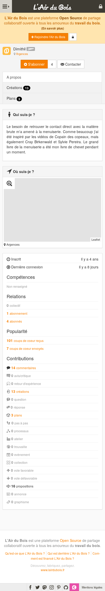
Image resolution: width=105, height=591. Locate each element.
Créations (18, 87)
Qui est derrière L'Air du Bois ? (69, 553)
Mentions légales (92, 587)
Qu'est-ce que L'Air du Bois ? (25, 553)
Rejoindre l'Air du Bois (49, 37)
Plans (13, 98)
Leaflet (95, 239)
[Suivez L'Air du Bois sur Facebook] (30, 587)
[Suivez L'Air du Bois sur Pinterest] (58, 587)
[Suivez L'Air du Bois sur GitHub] (65, 587)
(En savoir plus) (52, 28)
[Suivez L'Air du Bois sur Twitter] (37, 587)
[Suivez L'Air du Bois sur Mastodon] (44, 587)
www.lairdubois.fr (52, 570)
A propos (14, 77)
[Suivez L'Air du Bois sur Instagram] (51, 587)
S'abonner (36, 64)
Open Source (70, 17)
